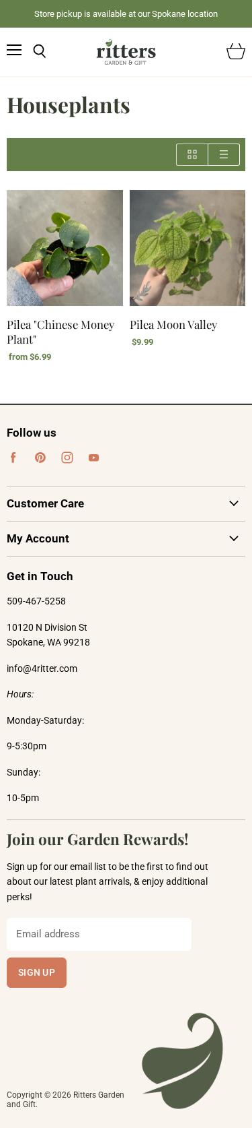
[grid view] (192, 155)
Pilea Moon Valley (173, 324)
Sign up (36, 972)
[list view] (224, 155)
